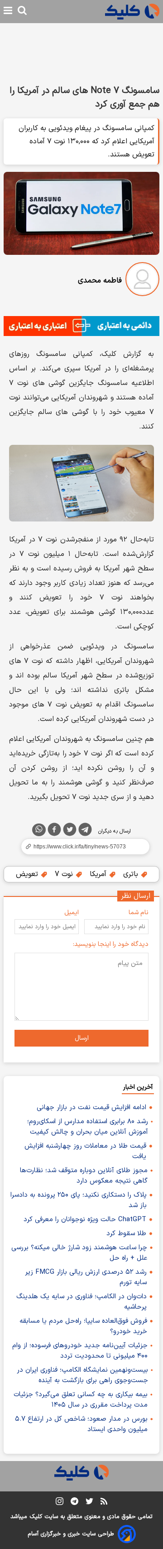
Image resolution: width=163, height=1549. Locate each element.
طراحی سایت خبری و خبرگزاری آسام (71, 1534)
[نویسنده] (142, 281)
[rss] (104, 1502)
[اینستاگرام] (59, 1503)
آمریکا (99, 874)
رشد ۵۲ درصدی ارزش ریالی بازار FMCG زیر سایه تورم (86, 1277)
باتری (131, 874)
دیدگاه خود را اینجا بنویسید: (111, 944)
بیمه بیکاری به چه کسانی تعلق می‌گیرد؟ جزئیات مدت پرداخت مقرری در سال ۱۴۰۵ (81, 1399)
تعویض (28, 874)
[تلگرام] (85, 831)
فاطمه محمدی (100, 280)
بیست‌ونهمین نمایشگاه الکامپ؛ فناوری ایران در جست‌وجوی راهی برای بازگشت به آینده (82, 1375)
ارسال (82, 1038)
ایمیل (71, 912)
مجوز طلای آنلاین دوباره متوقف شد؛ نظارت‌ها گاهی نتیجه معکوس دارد (84, 1175)
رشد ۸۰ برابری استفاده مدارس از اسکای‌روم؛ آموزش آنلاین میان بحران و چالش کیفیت (87, 1126)
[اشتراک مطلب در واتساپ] (39, 829)
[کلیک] (132, 11)
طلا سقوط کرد (126, 1233)
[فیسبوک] (54, 831)
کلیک (35, 1516)
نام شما (139, 912)
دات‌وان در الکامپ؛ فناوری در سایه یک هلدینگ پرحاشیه (81, 1301)
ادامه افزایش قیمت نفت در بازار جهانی (91, 1107)
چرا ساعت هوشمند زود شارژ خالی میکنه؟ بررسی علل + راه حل (79, 1252)
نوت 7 (65, 874)
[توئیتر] (70, 831)
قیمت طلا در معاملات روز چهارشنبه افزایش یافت (85, 1151)
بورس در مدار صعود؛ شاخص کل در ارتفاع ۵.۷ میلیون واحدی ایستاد (81, 1424)
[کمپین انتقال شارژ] (81, 326)
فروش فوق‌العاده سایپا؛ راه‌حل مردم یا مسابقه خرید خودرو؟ (83, 1326)
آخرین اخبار (138, 1087)
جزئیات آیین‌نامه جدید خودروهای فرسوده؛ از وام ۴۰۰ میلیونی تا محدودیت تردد (80, 1350)
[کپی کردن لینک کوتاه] (81, 846)
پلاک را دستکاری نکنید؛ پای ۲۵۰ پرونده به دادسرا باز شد (78, 1200)
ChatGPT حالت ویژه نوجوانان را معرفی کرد (85, 1219)
